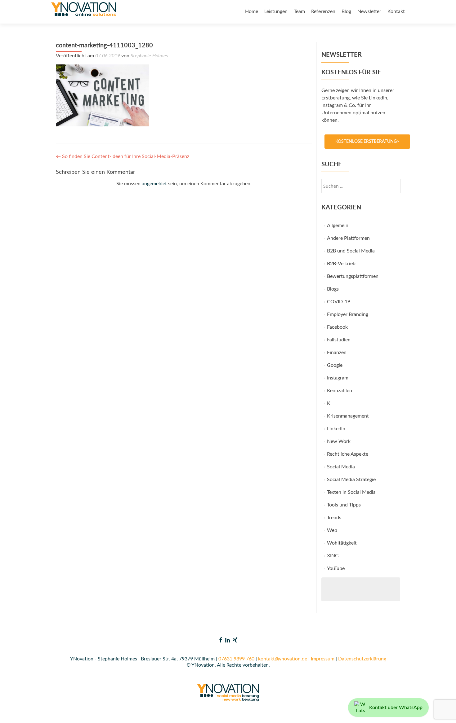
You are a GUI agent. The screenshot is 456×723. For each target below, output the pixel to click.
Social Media (341, 466)
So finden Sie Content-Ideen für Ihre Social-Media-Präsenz (122, 156)
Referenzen (323, 11)
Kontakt (396, 11)
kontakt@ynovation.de (282, 658)
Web (332, 530)
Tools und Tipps (344, 504)
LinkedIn (336, 428)
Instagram (337, 377)
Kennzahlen (339, 390)
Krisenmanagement (348, 416)
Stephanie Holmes (149, 55)
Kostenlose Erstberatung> (367, 141)
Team (299, 11)
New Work (339, 441)
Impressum (322, 658)
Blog (346, 11)
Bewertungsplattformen (352, 276)
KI (329, 403)
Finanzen (336, 352)
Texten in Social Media (351, 492)
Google (334, 365)
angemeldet (154, 183)
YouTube (336, 568)
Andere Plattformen (348, 238)
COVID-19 (338, 301)
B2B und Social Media (351, 250)
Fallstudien (339, 339)
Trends (334, 517)
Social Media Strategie (351, 479)
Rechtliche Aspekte (347, 454)
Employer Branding (347, 314)
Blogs (333, 289)
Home (251, 11)
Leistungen (276, 11)
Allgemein (337, 225)
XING (333, 555)
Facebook (337, 327)
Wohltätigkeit (342, 543)
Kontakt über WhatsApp (395, 707)
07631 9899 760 (236, 658)
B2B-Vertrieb (341, 263)
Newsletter (369, 11)
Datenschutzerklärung (362, 658)
